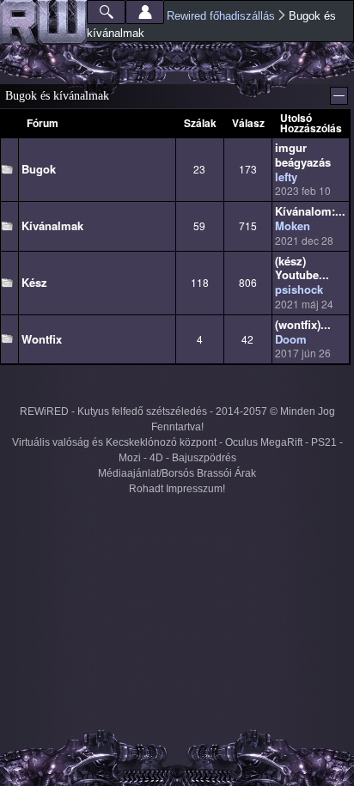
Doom (291, 339)
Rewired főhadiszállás (221, 15)
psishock (299, 289)
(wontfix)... (303, 324)
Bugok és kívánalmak (57, 95)
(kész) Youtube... (302, 268)
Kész (34, 282)
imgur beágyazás (303, 154)
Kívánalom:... (310, 211)
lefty (286, 176)
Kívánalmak (52, 225)
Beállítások (144, 12)
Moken (292, 225)
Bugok (38, 169)
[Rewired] (43, 22)
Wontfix (41, 339)
